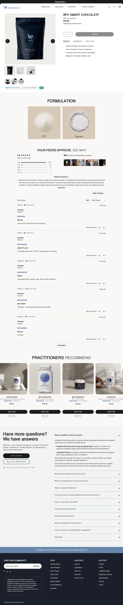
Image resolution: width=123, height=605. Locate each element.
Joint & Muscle (55, 567)
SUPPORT (103, 560)
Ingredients (78, 567)
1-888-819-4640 (104, 571)
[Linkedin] (10, 571)
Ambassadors (103, 578)
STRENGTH (111, 397)
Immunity (53, 588)
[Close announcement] (120, 2)
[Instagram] (7, 571)
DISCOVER (78, 560)
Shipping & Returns (105, 574)
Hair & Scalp (54, 571)
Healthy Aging (55, 564)
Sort (87, 200)
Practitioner (88, 7)
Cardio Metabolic (56, 585)
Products (45, 7)
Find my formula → (60, 1)
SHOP (52, 560)
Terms (101, 585)
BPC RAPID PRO (45, 397)
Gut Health (54, 578)
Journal (77, 564)
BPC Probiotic (78, 397)
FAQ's (101, 567)
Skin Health (54, 574)
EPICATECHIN (11, 397)
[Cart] (119, 7)
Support (72, 7)
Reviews (77, 574)
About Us (77, 571)
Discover (59, 7)
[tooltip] (68, 177)
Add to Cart (45, 411)
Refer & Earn (78, 578)
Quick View (11, 416)
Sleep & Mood (55, 581)
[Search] (114, 7)
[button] (7, 41)
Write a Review (98, 193)
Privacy (101, 581)
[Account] (109, 7)
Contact (101, 564)
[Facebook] (4, 571)
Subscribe (36, 566)
